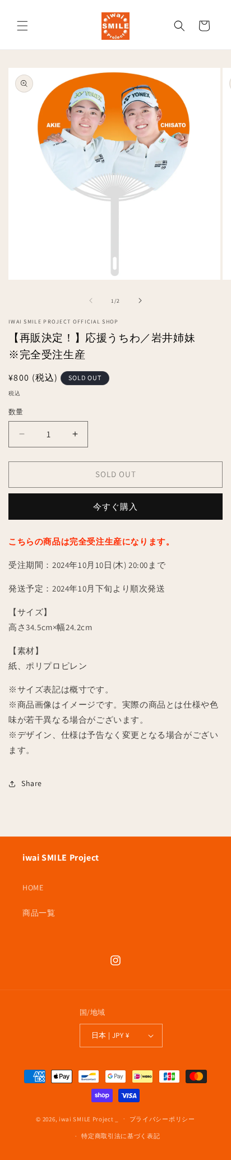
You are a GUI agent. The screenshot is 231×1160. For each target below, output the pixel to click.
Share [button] (31, 783)
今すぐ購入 (115, 506)
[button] (22, 25)
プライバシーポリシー (162, 1119)
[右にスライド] (140, 300)
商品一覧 (38, 913)
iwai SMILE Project (86, 1118)
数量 (16, 412)
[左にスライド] (90, 300)
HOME (32, 887)
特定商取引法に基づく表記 (120, 1136)
